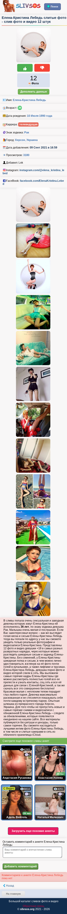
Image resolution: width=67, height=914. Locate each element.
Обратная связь (33, 906)
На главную (13, 893)
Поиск (54, 6)
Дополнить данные (33, 91)
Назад (10, 885)
